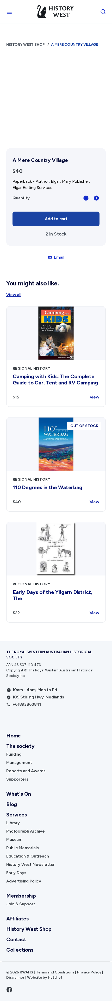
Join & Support (20, 903)
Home (13, 735)
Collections (19, 950)
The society (20, 746)
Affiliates (17, 918)
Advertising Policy (23, 881)
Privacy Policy (89, 972)
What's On (18, 794)
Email (59, 257)
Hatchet (55, 977)
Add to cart (56, 218)
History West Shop (25, 44)
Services (16, 815)
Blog (11, 804)
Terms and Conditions (55, 972)
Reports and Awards (26, 770)
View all (13, 294)
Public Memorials (22, 847)
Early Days (16, 872)
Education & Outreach (27, 856)
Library (13, 822)
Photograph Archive (25, 831)
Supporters (17, 779)
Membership (21, 896)
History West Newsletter (30, 864)
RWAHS (26, 972)
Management (19, 762)
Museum (14, 839)
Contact (16, 939)
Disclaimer (15, 977)
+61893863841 (27, 704)
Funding (14, 754)
